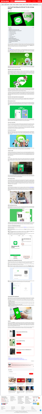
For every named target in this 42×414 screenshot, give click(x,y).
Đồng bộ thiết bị (11, 37)
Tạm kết (10, 42)
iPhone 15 (32, 407)
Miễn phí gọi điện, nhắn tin (12, 31)
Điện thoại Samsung (3, 408)
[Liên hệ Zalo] (40, 410)
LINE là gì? (10, 28)
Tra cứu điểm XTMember (20, 401)
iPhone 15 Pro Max (23, 407)
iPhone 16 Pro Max (13, 407)
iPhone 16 (2, 407)
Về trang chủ (11, 400)
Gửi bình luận (31, 373)
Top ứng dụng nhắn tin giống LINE (13, 41)
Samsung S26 (22, 408)
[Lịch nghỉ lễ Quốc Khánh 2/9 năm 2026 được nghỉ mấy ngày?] (21, 380)
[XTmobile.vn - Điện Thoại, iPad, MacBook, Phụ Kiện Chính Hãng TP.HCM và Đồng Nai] (5, 1)
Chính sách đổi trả (27, 400)
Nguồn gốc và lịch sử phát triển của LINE (14, 29)
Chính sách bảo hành (27, 401)
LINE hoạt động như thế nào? (12, 38)
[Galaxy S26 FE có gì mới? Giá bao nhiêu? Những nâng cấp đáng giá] (30, 380)
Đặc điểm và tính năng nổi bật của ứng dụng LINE (15, 30)
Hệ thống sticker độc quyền (12, 33)
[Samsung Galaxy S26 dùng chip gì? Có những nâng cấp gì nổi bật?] (12, 388)
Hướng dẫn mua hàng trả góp (21, 402)
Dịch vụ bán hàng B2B (20, 403)
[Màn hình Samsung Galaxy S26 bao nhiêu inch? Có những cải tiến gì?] (30, 388)
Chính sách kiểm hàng (27, 403)
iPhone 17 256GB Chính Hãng (20, 340)
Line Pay (10, 35)
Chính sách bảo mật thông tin (28, 402)
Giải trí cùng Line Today (12, 36)
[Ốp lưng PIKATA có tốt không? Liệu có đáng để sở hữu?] (12, 380)
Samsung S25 (32, 408)
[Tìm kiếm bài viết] (25, 1)
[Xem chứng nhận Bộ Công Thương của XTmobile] (35, 403)
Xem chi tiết (18, 352)
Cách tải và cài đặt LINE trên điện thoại (14, 39)
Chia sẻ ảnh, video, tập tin (12, 32)
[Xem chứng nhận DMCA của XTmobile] (38, 403)
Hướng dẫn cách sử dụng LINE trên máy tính (14, 40)
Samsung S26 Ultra (13, 408)
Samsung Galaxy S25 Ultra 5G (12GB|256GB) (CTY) (23, 349)
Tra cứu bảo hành (20, 400)
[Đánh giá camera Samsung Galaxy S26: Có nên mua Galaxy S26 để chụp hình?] (21, 388)
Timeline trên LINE (11, 34)
